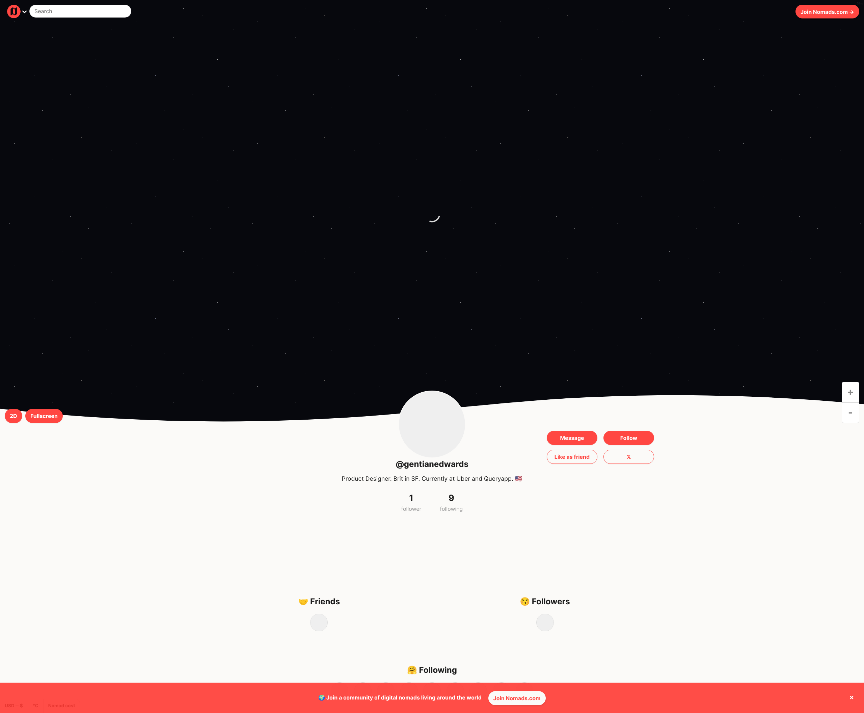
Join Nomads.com (517, 698)
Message (572, 437)
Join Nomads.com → (827, 11)
